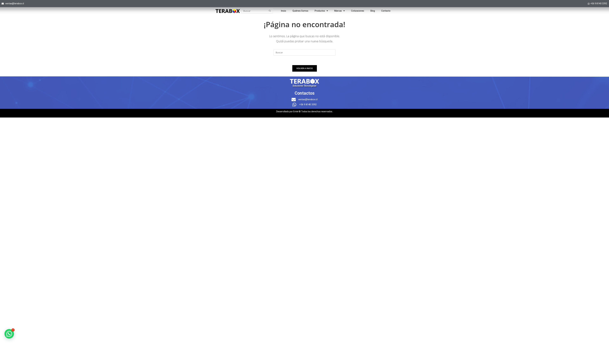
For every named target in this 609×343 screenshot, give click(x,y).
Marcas (338, 11)
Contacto (385, 11)
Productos (320, 11)
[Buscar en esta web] (304, 52)
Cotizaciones (357, 11)
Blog (372, 11)
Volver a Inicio (304, 68)
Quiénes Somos (300, 11)
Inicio (283, 11)
